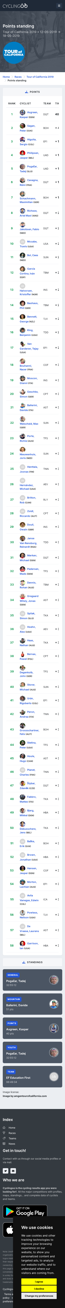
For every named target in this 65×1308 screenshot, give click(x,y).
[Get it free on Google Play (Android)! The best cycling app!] (25, 1211)
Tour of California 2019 (40, 76)
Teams (12, 1138)
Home (6, 76)
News (12, 1143)
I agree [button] (39, 1281)
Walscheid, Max (29, 423)
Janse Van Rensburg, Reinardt (28, 542)
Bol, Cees (32, 255)
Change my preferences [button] (39, 1295)
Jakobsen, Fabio (29, 229)
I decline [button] (39, 1288)
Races (18, 76)
